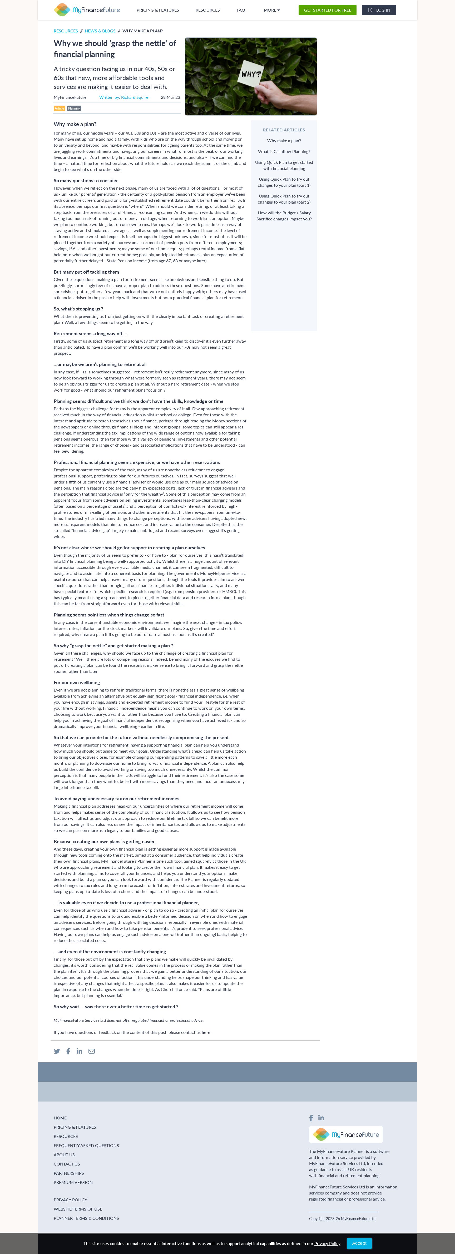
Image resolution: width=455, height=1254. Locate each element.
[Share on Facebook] (68, 1051)
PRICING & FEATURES (158, 10)
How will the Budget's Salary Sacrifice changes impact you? (284, 216)
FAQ (241, 10)
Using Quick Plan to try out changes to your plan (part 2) (284, 199)
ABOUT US (64, 1155)
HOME (60, 1118)
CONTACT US (67, 1164)
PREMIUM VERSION (73, 1182)
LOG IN (383, 10)
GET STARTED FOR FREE (327, 10)
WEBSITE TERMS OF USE (78, 1209)
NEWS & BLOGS (100, 31)
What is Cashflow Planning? (284, 151)
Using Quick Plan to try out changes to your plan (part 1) (284, 182)
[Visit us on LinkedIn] (321, 1118)
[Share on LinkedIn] (79, 1051)
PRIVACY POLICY (70, 1200)
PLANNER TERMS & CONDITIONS (86, 1218)
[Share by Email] (91, 1051)
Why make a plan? (284, 140)
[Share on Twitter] (57, 1051)
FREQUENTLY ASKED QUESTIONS (86, 1145)
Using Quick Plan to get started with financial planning (284, 165)
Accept (359, 1243)
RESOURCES (208, 10)
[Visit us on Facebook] (311, 1118)
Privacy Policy (327, 1243)
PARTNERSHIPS (69, 1173)
